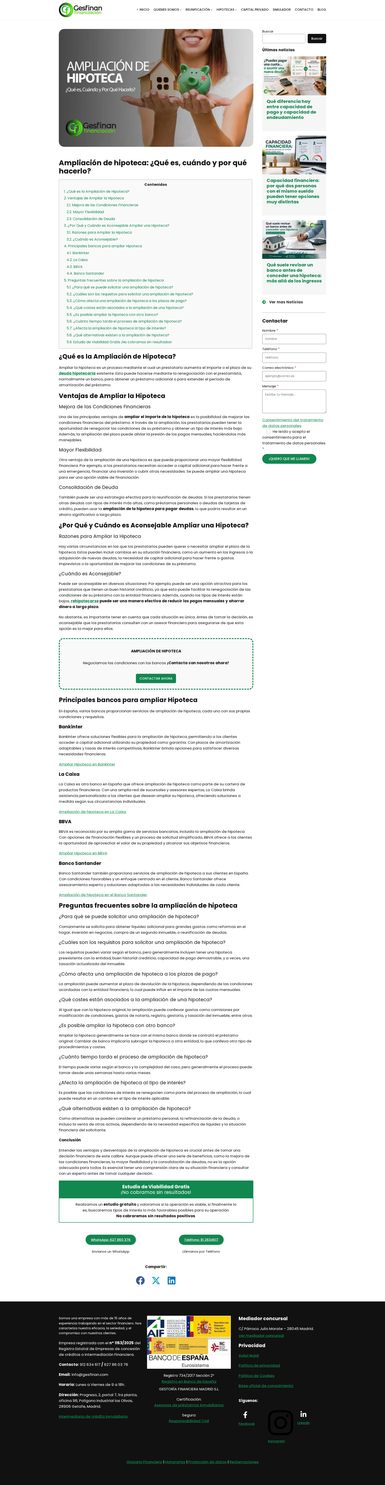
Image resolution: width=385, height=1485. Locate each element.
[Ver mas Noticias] (282, 302)
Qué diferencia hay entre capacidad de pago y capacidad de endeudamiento (291, 109)
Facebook (247, 1424)
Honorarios (175, 1462)
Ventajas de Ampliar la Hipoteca (94, 198)
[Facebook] (245, 1414)
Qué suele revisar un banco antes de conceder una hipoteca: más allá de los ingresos (294, 273)
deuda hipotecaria (77, 373)
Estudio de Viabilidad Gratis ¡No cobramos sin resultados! (119, 342)
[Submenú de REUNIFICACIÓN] (212, 9)
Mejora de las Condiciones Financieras (102, 205)
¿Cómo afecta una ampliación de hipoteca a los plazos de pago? (127, 300)
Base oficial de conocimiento (266, 1385)
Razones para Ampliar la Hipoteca (99, 232)
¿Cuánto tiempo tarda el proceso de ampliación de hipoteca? (124, 321)
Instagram (276, 1441)
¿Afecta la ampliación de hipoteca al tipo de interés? (116, 328)
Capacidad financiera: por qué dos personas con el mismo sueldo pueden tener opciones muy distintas (293, 191)
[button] (156, 678)
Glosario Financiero (144, 1462)
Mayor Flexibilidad (85, 211)
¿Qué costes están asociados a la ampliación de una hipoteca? (125, 307)
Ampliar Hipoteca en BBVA (83, 853)
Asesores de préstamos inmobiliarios (189, 1405)
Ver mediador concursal (261, 1335)
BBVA (75, 266)
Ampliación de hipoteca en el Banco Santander (103, 894)
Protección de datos (207, 1462)
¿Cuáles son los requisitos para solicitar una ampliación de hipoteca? (130, 294)
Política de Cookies (256, 1375)
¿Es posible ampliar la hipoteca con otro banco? (112, 314)
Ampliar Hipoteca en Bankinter (87, 764)
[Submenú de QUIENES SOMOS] (181, 9)
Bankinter (78, 252)
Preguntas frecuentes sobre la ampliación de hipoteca (114, 280)
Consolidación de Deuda (91, 218)
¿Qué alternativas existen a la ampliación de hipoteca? (118, 335)
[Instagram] (280, 1435)
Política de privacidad (259, 1365)
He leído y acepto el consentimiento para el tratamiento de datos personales (294, 437)
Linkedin (303, 1423)
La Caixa (77, 259)
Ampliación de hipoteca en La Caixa (92, 811)
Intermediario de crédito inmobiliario (93, 1416)
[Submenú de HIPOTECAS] (236, 9)
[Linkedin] (303, 1414)
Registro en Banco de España (189, 1381)
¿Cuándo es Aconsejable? (92, 239)
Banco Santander (85, 273)
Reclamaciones (244, 1462)
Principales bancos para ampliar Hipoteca (103, 246)
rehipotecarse (85, 601)
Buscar (267, 31)
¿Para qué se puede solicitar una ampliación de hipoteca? (120, 287)
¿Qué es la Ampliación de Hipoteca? (96, 191)
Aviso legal (249, 1355)
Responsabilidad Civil (189, 1421)
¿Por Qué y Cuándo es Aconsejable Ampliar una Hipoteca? (116, 225)
